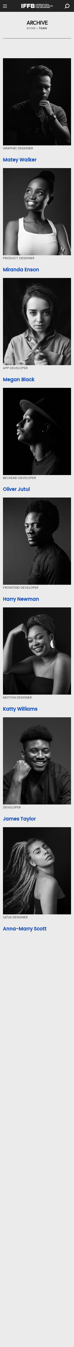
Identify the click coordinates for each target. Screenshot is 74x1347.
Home (32, 28)
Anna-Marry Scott (25, 928)
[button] (67, 6)
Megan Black (19, 379)
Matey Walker (20, 159)
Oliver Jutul (16, 489)
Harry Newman (21, 599)
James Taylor (19, 819)
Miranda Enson (21, 269)
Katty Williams (20, 709)
